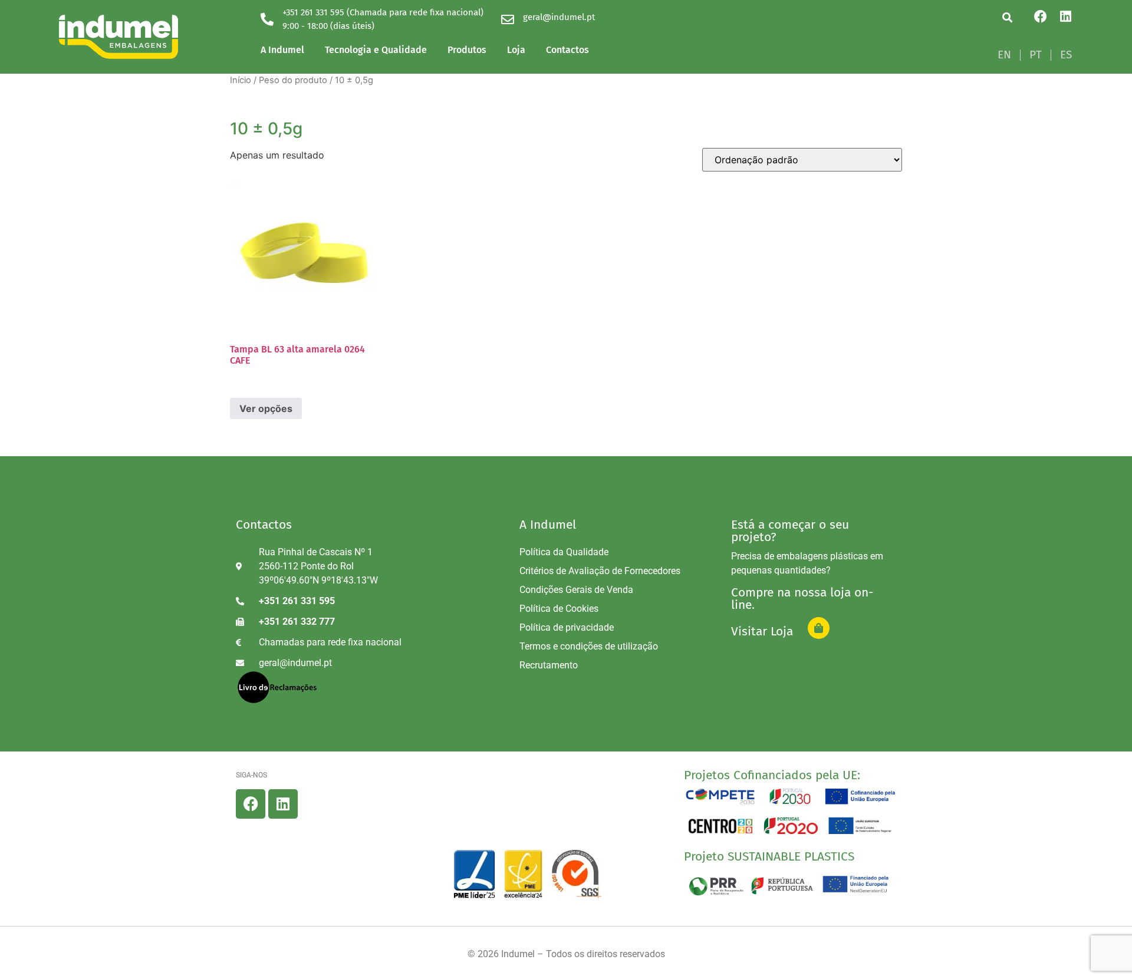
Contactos (567, 49)
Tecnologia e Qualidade (376, 49)
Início (240, 80)
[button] (1007, 17)
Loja (516, 49)
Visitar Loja (762, 631)
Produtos (466, 49)
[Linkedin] (1065, 16)
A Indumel (282, 49)
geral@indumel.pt (559, 17)
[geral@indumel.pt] (507, 19)
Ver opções (265, 408)
